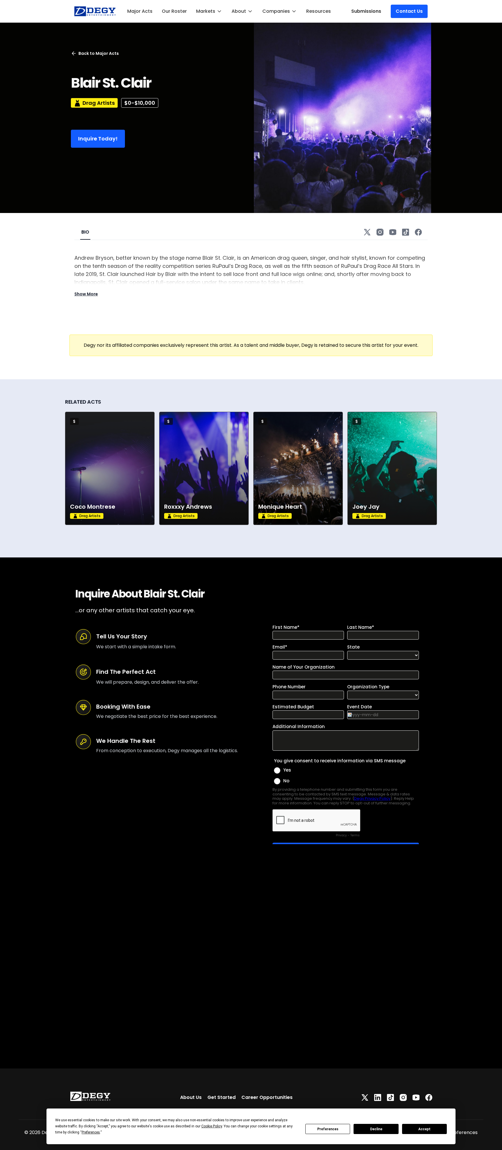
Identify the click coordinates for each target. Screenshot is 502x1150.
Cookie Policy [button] (211, 1126)
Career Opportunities (267, 1097)
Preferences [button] (91, 1132)
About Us (191, 1097)
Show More (86, 294)
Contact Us (409, 11)
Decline (376, 1129)
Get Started (221, 1097)
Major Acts (140, 11)
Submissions (366, 11)
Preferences (327, 1129)
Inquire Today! (98, 138)
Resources (318, 11)
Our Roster (174, 11)
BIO (85, 232)
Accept (424, 1129)
